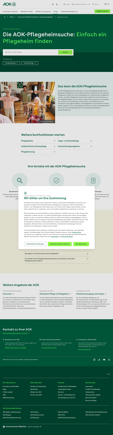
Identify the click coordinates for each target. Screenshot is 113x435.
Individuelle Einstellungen (35, 244)
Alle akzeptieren (81, 244)
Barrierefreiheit (67, 236)
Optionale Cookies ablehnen (60, 244)
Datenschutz (76, 232)
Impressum (55, 236)
